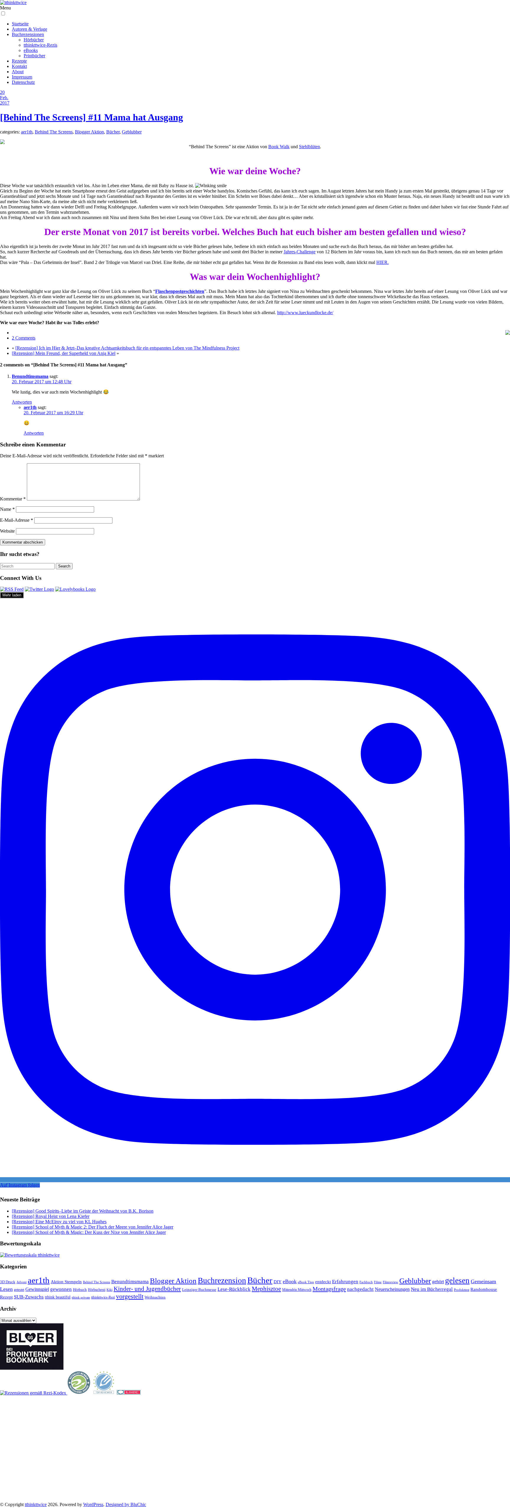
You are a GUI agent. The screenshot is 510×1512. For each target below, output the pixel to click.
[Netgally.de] (79, 1392)
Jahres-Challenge (300, 251)
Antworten (22, 401)
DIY (278, 1281)
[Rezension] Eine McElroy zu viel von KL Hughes (59, 1221)
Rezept (6, 1297)
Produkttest (461, 1289)
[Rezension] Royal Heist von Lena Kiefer (50, 1216)
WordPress (93, 1504)
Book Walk (279, 146)
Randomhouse (483, 1289)
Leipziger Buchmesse (199, 1289)
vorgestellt (129, 1296)
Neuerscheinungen (392, 1289)
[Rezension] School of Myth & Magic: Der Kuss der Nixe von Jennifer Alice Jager (89, 1232)
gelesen (457, 1280)
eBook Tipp (306, 1282)
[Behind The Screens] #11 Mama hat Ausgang (91, 117)
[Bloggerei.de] (128, 1392)
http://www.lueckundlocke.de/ (305, 312)
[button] (3, 13)
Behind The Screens (54, 131)
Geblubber (132, 131)
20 (2, 92)
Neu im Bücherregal (432, 1289)
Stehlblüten (309, 146)
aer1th (26, 131)
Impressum (22, 76)
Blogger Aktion (89, 131)
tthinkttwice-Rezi (103, 1297)
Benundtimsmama (30, 376)
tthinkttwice (36, 1504)
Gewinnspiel (37, 1289)
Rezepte (19, 60)
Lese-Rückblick (234, 1289)
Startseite (20, 23)
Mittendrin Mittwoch (296, 1290)
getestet (19, 1290)
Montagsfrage (329, 1289)
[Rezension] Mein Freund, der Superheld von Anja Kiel (63, 353)
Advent (22, 1282)
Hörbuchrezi (96, 1290)
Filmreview (390, 1282)
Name (7, 509)
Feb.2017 (4, 100)
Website (7, 531)
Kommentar (13, 498)
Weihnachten (155, 1297)
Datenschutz (23, 82)
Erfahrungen (345, 1281)
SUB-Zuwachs (29, 1297)
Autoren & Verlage (29, 29)
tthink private (81, 1297)
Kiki (109, 1289)
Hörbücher (34, 39)
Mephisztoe (266, 1289)
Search (64, 566)
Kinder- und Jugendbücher (147, 1288)
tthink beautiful (58, 1297)
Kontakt (19, 66)
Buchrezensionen (28, 34)
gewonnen (61, 1289)
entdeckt (323, 1281)
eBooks (31, 50)
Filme (378, 1282)
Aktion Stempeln (66, 1281)
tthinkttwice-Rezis (40, 45)
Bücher (113, 131)
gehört (438, 1281)
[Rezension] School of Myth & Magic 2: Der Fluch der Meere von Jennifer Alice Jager (92, 1226)
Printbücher (34, 55)
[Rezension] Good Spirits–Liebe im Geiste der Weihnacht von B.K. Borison (82, 1210)
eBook (290, 1281)
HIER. (382, 262)
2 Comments (23, 337)
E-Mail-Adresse (16, 520)
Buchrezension (222, 1280)
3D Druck (7, 1282)
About (18, 71)
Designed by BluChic (126, 1504)
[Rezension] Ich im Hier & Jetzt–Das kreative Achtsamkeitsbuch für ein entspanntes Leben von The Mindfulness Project (127, 347)
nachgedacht (360, 1289)
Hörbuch (80, 1289)
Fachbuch (366, 1282)
